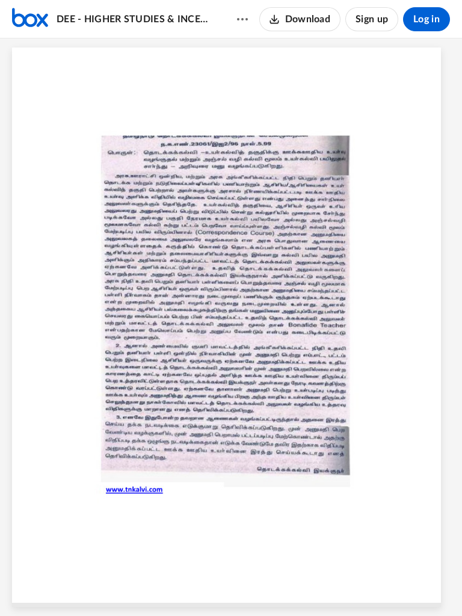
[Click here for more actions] (242, 19)
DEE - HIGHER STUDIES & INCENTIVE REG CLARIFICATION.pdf (135, 19)
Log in (426, 19)
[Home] (30, 19)
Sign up (372, 19)
